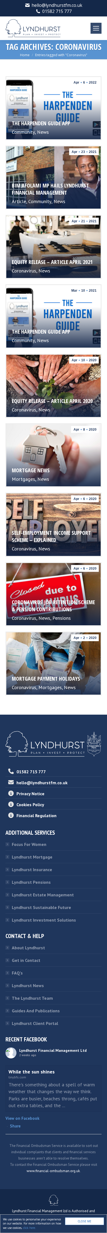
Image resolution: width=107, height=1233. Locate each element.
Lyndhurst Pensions (31, 882)
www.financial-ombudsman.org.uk (53, 1171)
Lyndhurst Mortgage (32, 857)
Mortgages (23, 479)
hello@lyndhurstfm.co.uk (57, 5)
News (43, 132)
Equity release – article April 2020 (52, 401)
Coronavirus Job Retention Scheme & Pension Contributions (53, 605)
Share (15, 1126)
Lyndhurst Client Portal (35, 1023)
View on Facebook (22, 1118)
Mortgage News (31, 470)
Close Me (84, 1221)
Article (19, 201)
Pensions (61, 618)
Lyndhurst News (28, 985)
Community (23, 132)
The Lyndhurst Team (32, 998)
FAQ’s (17, 973)
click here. (29, 1228)
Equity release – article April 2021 (52, 262)
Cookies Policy (30, 804)
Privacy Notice (30, 793)
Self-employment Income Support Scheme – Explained (51, 536)
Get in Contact (26, 960)
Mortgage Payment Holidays (46, 678)
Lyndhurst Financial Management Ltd (53, 1050)
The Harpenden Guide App (41, 123)
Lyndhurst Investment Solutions (44, 920)
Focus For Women (29, 844)
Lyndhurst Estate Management (43, 894)
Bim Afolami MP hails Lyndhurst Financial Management (50, 189)
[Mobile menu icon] (96, 28)
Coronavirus (24, 271)
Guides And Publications (36, 1010)
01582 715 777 (57, 11)
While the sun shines (32, 1072)
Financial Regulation (36, 815)
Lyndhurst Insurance (32, 869)
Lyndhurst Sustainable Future (41, 907)
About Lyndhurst (28, 947)
